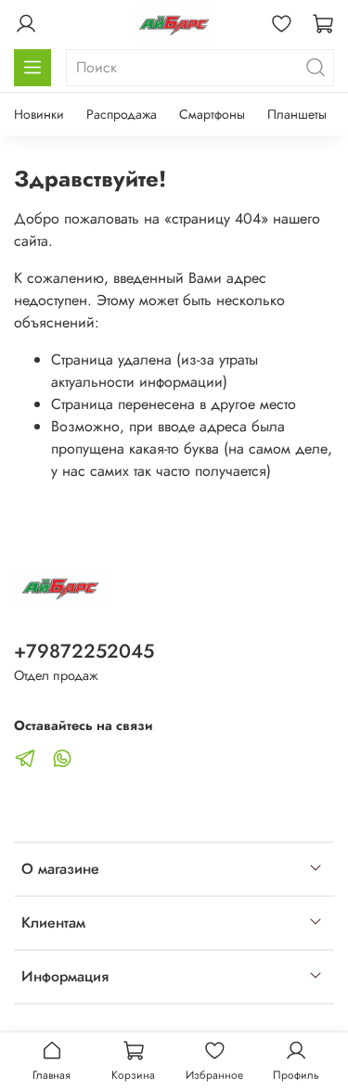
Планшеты (297, 114)
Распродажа (121, 114)
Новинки (39, 114)
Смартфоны (212, 114)
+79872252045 (84, 651)
